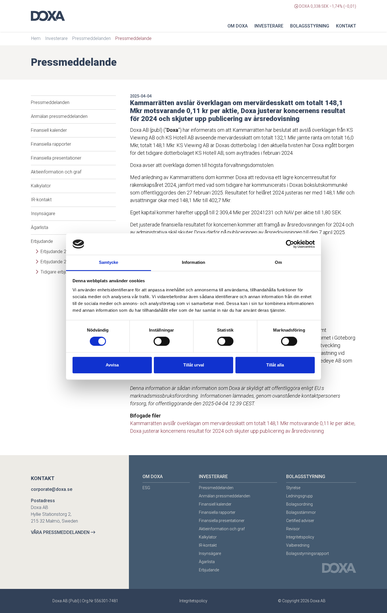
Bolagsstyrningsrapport (307, 553)
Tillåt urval (193, 364)
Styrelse (293, 487)
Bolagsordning (299, 504)
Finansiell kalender (49, 130)
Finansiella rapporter (51, 144)
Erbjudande (209, 570)
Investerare (268, 26)
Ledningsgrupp (299, 496)
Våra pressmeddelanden (61, 532)
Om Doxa (237, 26)
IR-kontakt (41, 199)
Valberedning (297, 545)
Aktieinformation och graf (56, 172)
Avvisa (112, 364)
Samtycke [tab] (108, 262)
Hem (36, 38)
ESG (146, 487)
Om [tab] (278, 262)
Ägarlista (39, 227)
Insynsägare (43, 213)
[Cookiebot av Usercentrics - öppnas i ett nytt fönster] (290, 244)
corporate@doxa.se (51, 489)
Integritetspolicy (300, 537)
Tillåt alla (275, 364)
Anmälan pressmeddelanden (59, 116)
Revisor (293, 529)
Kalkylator (41, 185)
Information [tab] (193, 262)
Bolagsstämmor (301, 512)
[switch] (162, 341)
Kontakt (346, 26)
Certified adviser (300, 520)
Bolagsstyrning (309, 26)
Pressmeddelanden (91, 38)
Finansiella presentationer (56, 158)
